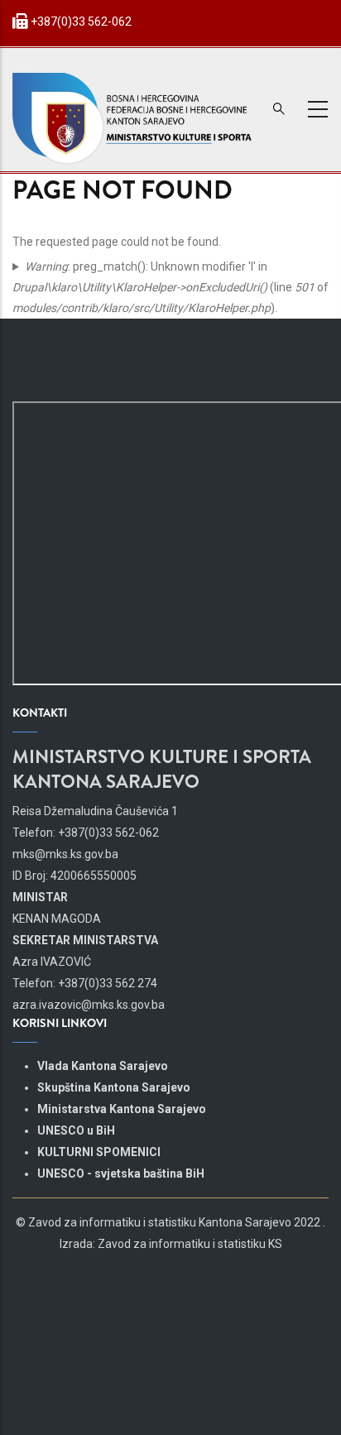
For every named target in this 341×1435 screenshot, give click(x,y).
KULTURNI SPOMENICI (99, 1152)
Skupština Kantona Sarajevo (113, 1087)
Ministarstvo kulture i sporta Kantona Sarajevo (161, 768)
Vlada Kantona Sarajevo (102, 1066)
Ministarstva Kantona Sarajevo (121, 1109)
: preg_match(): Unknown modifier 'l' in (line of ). (170, 287)
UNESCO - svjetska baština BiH (120, 1173)
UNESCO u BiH (76, 1130)
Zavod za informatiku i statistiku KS (190, 1243)
